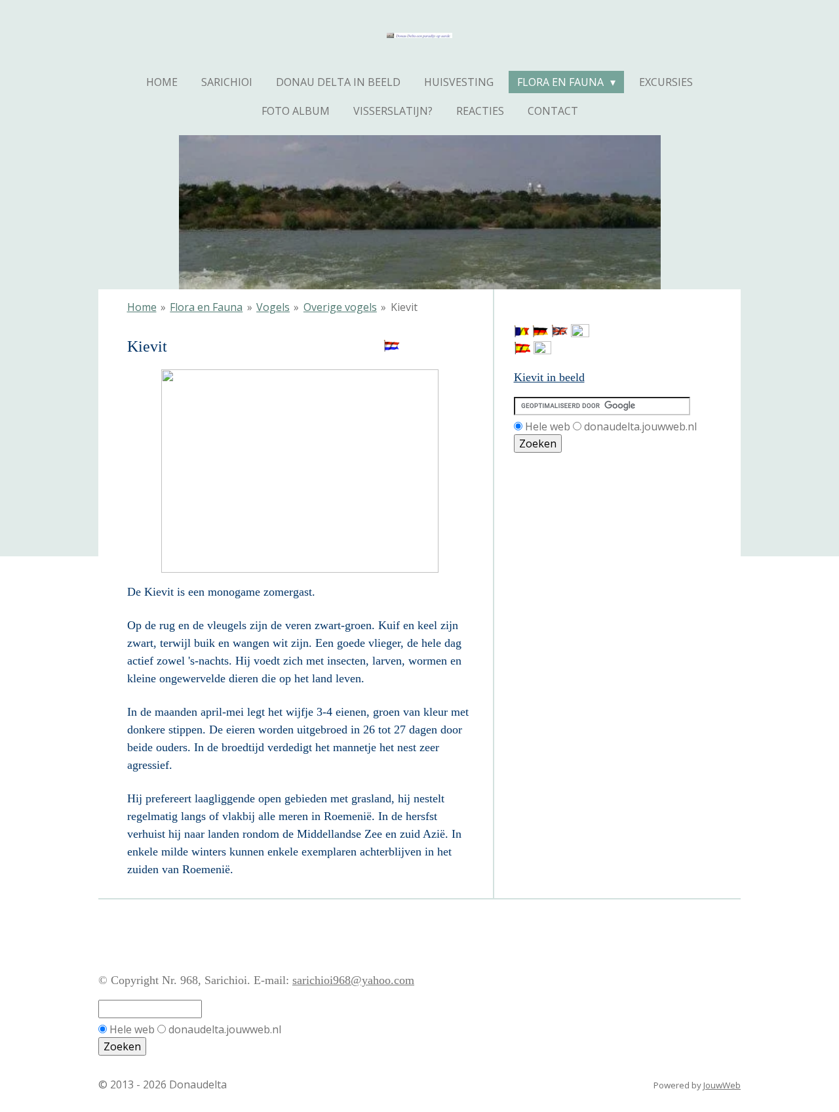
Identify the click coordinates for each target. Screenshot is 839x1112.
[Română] (522, 333)
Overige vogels (340, 307)
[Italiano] (542, 350)
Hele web (547, 426)
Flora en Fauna (206, 307)
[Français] (580, 333)
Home (142, 307)
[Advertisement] (573, 512)
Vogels (273, 307)
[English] (559, 333)
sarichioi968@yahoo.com (353, 980)
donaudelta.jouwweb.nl (640, 426)
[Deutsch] (540, 333)
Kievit (404, 307)
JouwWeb (722, 1085)
